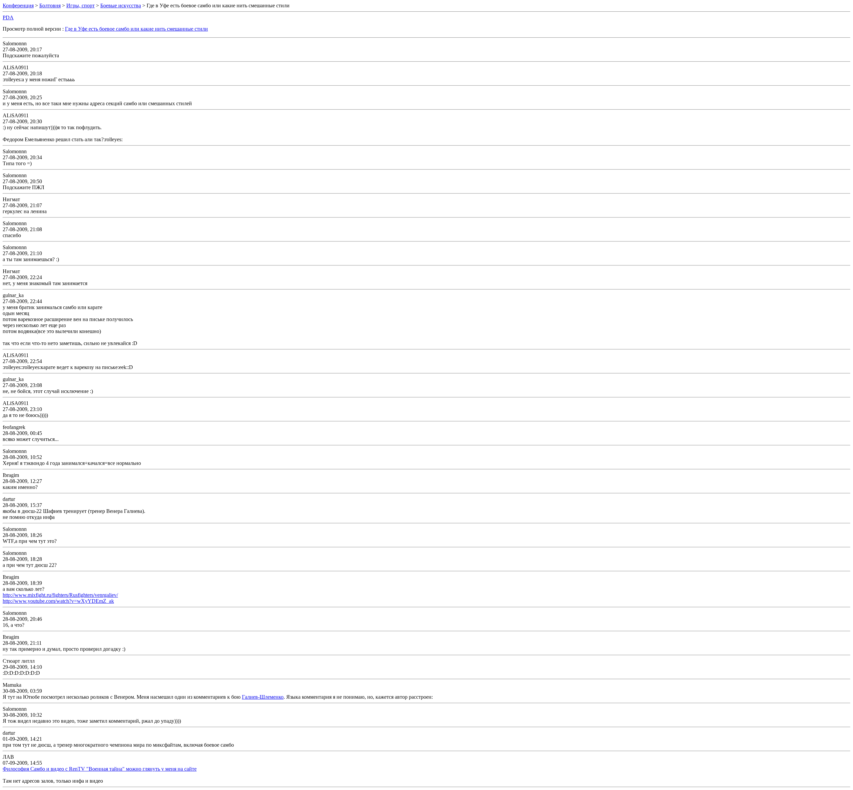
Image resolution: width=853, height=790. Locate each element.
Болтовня (50, 5)
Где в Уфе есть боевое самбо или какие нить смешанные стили (136, 29)
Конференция (18, 5)
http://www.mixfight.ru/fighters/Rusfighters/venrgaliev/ (60, 595)
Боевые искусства (120, 5)
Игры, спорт (80, 5)
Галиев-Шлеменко (263, 697)
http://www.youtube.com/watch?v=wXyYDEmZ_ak (58, 601)
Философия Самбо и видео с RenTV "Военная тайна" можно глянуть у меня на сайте (100, 769)
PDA (8, 17)
